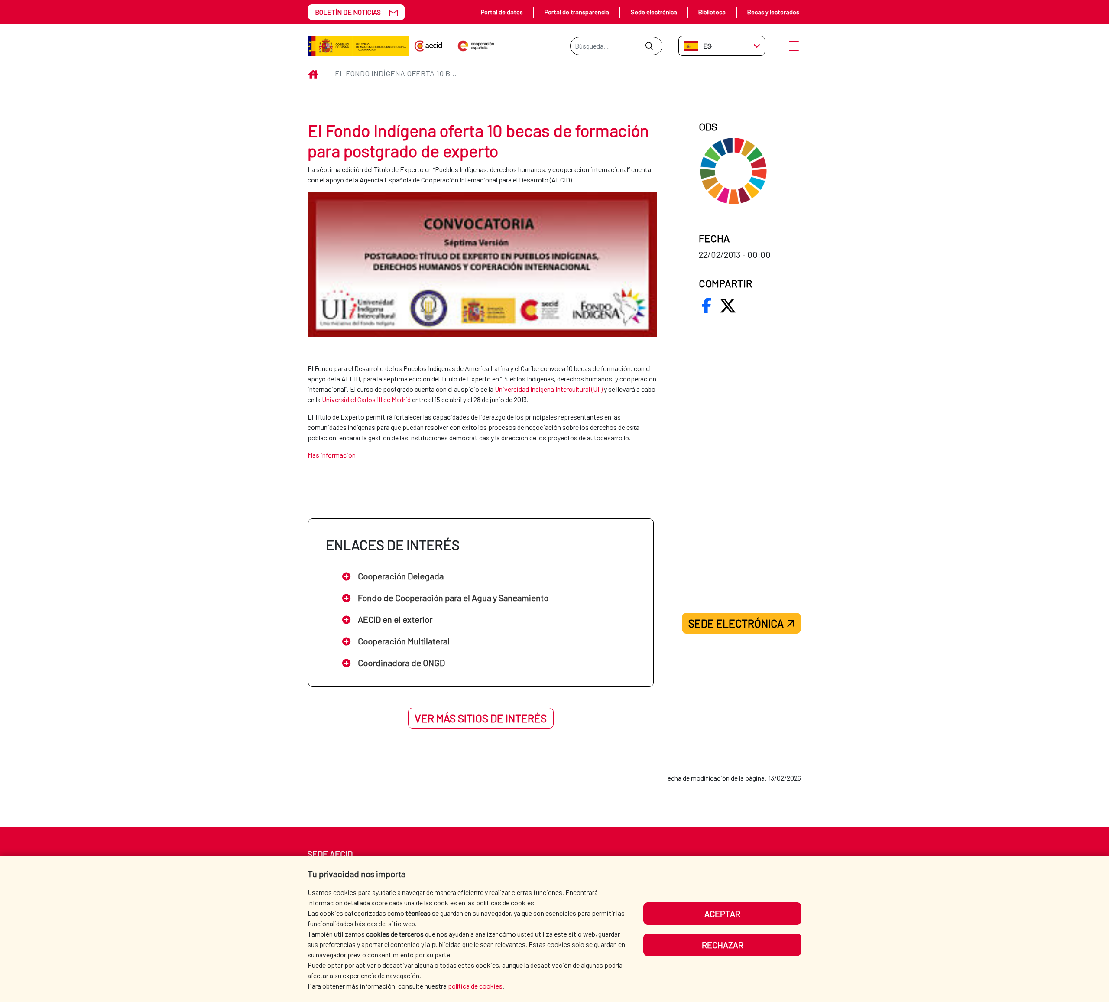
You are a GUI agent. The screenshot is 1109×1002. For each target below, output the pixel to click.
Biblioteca (712, 12)
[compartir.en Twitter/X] (728, 305)
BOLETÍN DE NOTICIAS (348, 12)
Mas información (332, 455)
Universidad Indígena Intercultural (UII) (549, 389)
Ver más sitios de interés (481, 718)
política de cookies (475, 986)
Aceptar (722, 913)
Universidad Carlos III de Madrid (366, 399)
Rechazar (722, 945)
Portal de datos (502, 12)
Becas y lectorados (773, 12)
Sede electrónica (654, 12)
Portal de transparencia (577, 12)
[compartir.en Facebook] (706, 305)
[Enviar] (649, 45)
